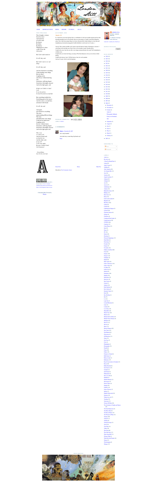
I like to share (107, 265)
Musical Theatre (107, 328)
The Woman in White (108, 414)
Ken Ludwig (106, 289)
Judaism (106, 285)
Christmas (106, 216)
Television (106, 401)
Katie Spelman (107, 287)
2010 (107, 93)
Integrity (106, 275)
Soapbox (106, 387)
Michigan (106, 320)
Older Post (98, 166)
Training (106, 420)
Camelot (106, 206)
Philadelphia (106, 344)
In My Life (106, 269)
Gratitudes (106, 257)
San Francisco (107, 367)
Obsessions (106, 334)
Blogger (44, 194)
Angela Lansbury (107, 177)
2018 (107, 75)
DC (104, 232)
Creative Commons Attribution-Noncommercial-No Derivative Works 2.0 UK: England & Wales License (44, 185)
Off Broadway (107, 336)
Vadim (105, 428)
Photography (106, 346)
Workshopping (107, 442)
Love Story (106, 308)
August (108, 123)
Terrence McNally (108, 403)
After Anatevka (107, 169)
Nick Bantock (107, 332)
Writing (105, 444)
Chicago (105, 214)
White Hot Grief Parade (109, 438)
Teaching (106, 399)
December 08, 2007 (68, 131)
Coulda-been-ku (107, 220)
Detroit (105, 234)
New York (106, 330)
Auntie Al (58, 35)
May (108, 130)
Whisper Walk (107, 436)
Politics (105, 352)
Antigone (106, 179)
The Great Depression (108, 408)
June (108, 128)
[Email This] (74, 119)
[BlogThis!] (76, 119)
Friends (105, 253)
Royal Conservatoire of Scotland (111, 362)
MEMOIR (64, 29)
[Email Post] (71, 119)
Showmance (106, 381)
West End (106, 430)
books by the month (108, 198)
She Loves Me (107, 375)
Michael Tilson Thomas (109, 318)
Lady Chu (106, 301)
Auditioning (106, 187)
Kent (105, 293)
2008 (107, 98)
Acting (105, 163)
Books (105, 196)
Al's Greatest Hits (108, 171)
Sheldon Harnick (107, 379)
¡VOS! (105, 157)
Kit (104, 297)
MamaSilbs (106, 310)
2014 (107, 84)
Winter (105, 440)
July (108, 126)
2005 (107, 138)
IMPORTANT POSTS (48, 29)
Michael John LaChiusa (109, 316)
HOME (38, 29)
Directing (106, 236)
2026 (107, 56)
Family (62, 121)
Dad (105, 228)
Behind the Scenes (108, 191)
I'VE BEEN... (72, 29)
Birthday (106, 192)
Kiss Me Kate (107, 295)
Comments (108, 149)
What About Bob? (108, 434)
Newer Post (58, 166)
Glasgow (106, 255)
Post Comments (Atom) (66, 170)
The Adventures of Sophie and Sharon (112, 405)
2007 (107, 100)
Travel (105, 424)
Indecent (106, 271)
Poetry (105, 350)
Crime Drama (107, 226)
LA (104, 299)
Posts (107, 146)
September (109, 121)
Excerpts (106, 244)
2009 (107, 96)
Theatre (105, 416)
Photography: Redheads (112, 114)
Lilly (105, 305)
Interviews (106, 279)
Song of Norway (107, 389)
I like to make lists (108, 263)
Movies (105, 324)
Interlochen (106, 277)
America (106, 175)
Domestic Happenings (109, 238)
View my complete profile (112, 41)
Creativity (106, 224)
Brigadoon (106, 200)
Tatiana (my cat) (107, 397)
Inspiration (106, 273)
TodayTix (106, 418)
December (109, 105)
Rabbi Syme (106, 356)
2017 (107, 77)
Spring (105, 391)
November (109, 107)
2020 (107, 70)
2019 (107, 72)
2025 (107, 58)
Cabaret (105, 204)
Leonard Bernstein (108, 303)
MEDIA (57, 29)
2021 (107, 68)
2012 (107, 89)
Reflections (106, 360)
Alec (105, 173)
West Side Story (107, 432)
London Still (116, 32)
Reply (61, 138)
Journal (105, 283)
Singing (105, 385)
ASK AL (79, 29)
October (109, 110)
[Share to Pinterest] (81, 119)
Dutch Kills (106, 240)
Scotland (106, 369)
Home (78, 166)
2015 (107, 82)
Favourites (106, 247)
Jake (108, 118)
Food (105, 251)
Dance (105, 230)
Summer (106, 395)
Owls (105, 342)
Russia (105, 363)
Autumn (106, 189)
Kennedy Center (107, 291)
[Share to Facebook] (79, 119)
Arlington (106, 181)
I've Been (106, 267)
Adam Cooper (107, 165)
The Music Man (107, 410)
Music (105, 326)
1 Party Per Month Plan (109, 161)
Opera (105, 338)
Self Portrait (106, 371)
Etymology (106, 242)
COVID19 (106, 222)
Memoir (105, 314)
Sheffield (106, 377)
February (109, 135)
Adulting (106, 167)
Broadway (106, 202)
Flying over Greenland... (112, 116)
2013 (107, 86)
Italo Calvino (106, 281)
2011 (107, 91)
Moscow (106, 322)
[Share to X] (77, 119)
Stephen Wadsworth (108, 393)
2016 (107, 79)
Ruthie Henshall (107, 365)
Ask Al (105, 185)
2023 (107, 63)
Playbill (105, 348)
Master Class (107, 312)
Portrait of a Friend (108, 354)
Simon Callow (107, 383)
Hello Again (106, 261)
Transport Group (107, 422)
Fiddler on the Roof (108, 249)
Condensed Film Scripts (109, 218)
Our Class (106, 340)
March (108, 133)
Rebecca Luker (107, 358)
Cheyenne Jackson (108, 212)
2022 (107, 65)
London (105, 306)
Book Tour (106, 194)
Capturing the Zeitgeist (109, 208)
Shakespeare (106, 373)
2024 (107, 61)
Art (104, 183)
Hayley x (62, 131)
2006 (107, 103)
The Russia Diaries (108, 412)
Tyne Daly (106, 426)
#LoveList (106, 159)
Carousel (106, 210)
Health (105, 259)
